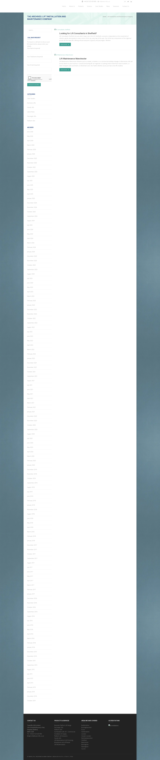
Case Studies (99, 6)
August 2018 (31, 514)
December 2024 (32, 203)
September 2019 (32, 483)
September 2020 (32, 429)
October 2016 (31, 607)
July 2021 (29, 385)
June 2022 (30, 336)
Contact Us (125, 6)
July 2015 (29, 674)
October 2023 (31, 265)
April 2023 (30, 292)
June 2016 (30, 625)
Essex (83, 729)
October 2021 (31, 372)
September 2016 (32, 612)
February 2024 (31, 247)
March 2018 (30, 532)
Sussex (83, 749)
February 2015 (31, 687)
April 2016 (30, 634)
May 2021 (30, 394)
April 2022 (30, 345)
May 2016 (30, 629)
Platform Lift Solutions (61, 736)
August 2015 (31, 669)
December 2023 (32, 256)
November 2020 (32, 420)
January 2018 (31, 540)
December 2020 (32, 416)
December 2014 (32, 696)
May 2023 (30, 287)
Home (63, 6)
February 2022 (31, 354)
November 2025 (32, 163)
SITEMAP (66, 756)
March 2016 (30, 638)
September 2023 (32, 269)
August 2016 (31, 616)
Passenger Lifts (31, 116)
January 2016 (31, 647)
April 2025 (30, 194)
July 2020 (29, 438)
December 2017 (32, 545)
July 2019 (29, 492)
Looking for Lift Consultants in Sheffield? (78, 33)
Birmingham (85, 744)
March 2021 (30, 403)
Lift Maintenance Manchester (73, 59)
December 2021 (32, 363)
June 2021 (30, 389)
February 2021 (31, 407)
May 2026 (30, 136)
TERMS (71, 756)
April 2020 (30, 452)
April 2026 (30, 140)
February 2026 (31, 149)
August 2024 (31, 220)
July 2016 (29, 620)
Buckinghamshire (86, 727)
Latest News (31, 112)
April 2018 (30, 527)
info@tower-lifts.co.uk (104, 1)
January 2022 (31, 358)
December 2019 (32, 469)
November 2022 (32, 314)
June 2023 (30, 283)
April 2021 (30, 398)
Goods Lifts (30, 107)
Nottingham (84, 747)
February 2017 (31, 589)
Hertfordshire (85, 732)
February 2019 (31, 500)
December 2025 (32, 158)
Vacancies (116, 6)
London (83, 734)
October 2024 (31, 212)
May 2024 (30, 234)
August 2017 (31, 563)
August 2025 (31, 176)
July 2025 (29, 180)
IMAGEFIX (60, 756)
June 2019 (30, 496)
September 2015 (32, 665)
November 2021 (32, 367)
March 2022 (30, 349)
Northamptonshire (86, 738)
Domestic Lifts (31, 103)
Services (89, 6)
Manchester (84, 742)
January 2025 (31, 198)
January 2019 (31, 505)
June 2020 (30, 443)
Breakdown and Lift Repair (62, 742)
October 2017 (31, 554)
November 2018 (32, 509)
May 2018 (30, 523)
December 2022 (32, 309)
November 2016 (32, 603)
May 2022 (30, 340)
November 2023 (32, 260)
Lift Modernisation (59, 744)
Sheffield (84, 740)
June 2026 (30, 132)
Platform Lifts (31, 121)
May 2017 (30, 576)
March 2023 (30, 296)
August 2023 (31, 274)
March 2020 (30, 456)
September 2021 (32, 376)
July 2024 (29, 225)
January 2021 (31, 412)
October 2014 (31, 700)
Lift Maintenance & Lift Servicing (63, 740)
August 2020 (31, 434)
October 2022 (31, 318)
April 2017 (30, 580)
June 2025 (30, 185)
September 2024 (32, 216)
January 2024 (31, 252)
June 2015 (30, 678)
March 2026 (30, 145)
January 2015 (31, 692)
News (108, 6)
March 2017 (30, 585)
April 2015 (30, 683)
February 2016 (31, 643)
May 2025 (30, 189)
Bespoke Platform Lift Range (62, 725)
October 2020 (31, 425)
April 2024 (30, 238)
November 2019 (32, 474)
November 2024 (32, 207)
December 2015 (32, 652)
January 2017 (31, 594)
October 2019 (31, 478)
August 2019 (31, 487)
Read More (64, 44)
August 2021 (31, 380)
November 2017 (32, 549)
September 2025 (32, 172)
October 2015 (31, 660)
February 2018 (31, 536)
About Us (72, 6)
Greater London (86, 736)
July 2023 (29, 278)
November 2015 (32, 656)
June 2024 (30, 229)
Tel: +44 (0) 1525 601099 (34, 734)
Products (81, 6)
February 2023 (31, 300)
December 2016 (32, 598)
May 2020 (30, 447)
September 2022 (32, 323)
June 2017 (30, 572)
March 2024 (30, 243)
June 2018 (30, 518)
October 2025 (31, 167)
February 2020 (31, 460)
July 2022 (29, 332)
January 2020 (31, 465)
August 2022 (31, 327)
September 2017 (32, 558)
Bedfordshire (85, 725)
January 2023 (31, 305)
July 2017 (29, 567)
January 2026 (31, 154)
